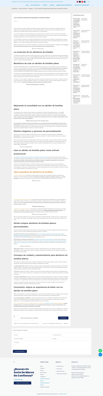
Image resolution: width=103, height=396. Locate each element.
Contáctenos (42, 376)
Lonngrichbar (15, 8)
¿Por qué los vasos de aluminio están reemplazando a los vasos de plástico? (85, 31)
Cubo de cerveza (60, 366)
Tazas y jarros (59, 368)
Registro (31, 8)
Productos (42, 368)
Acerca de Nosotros (23, 8)
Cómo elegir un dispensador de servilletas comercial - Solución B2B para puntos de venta (85, 19)
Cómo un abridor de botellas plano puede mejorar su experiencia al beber (50, 8)
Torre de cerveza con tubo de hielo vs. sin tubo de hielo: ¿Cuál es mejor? (85, 41)
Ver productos (63, 317)
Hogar (41, 366)
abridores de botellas (23, 46)
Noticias (42, 374)
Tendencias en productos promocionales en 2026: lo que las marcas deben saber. (85, 65)
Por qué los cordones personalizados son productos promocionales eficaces (85, 86)
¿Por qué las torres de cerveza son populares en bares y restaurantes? (85, 75)
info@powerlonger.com (84, 375)
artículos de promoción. (44, 157)
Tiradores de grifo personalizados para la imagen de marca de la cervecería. (85, 96)
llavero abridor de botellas (23, 208)
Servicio (42, 370)
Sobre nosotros (43, 372)
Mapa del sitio (63, 393)
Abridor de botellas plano (20, 175)
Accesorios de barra (61, 371)
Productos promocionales (62, 373)
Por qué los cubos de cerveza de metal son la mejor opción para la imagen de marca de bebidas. (85, 52)
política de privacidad (44, 387)
